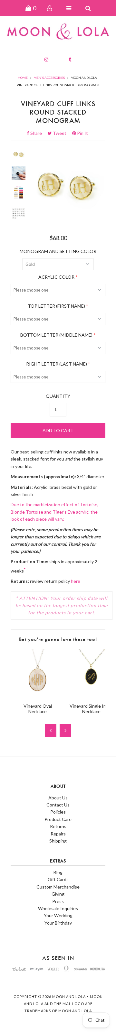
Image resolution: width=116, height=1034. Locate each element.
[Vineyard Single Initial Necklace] (91, 694)
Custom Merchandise (58, 887)
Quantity (58, 396)
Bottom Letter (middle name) (56, 335)
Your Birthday (58, 923)
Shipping (58, 840)
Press (58, 901)
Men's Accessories (49, 77)
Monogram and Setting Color (58, 251)
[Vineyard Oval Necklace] (37, 694)
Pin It (82, 133)
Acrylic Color (56, 277)
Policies (58, 812)
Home (23, 77)
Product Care (58, 819)
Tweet (61, 133)
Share (38, 133)
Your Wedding (58, 915)
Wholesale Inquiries (58, 908)
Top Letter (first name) (56, 306)
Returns (58, 826)
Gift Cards (58, 879)
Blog (58, 872)
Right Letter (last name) (56, 364)
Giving (58, 894)
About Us (58, 797)
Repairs (58, 833)
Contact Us (58, 804)
